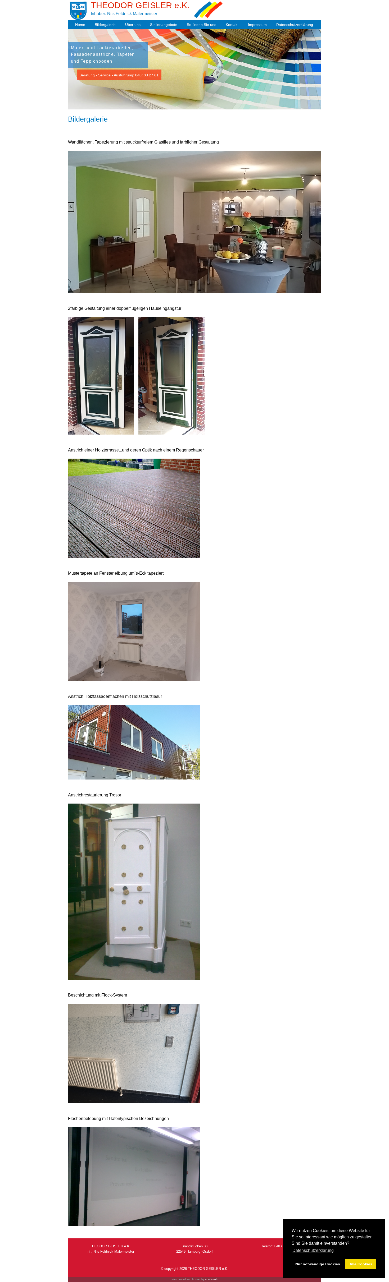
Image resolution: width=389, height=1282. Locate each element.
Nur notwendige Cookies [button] (317, 1264)
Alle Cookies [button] (361, 1264)
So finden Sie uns (201, 24)
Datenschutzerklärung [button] (313, 1250)
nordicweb (211, 1279)
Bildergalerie (105, 24)
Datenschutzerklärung (294, 24)
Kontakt (232, 24)
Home (80, 24)
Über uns (133, 24)
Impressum (257, 24)
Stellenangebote (163, 24)
